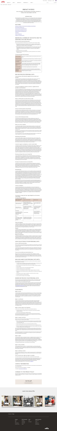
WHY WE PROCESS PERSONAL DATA (19, 27)
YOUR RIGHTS (17, 32)
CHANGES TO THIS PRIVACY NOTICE (19, 35)
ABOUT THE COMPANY (5, 4)
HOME (1, 4)
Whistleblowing (37, 424)
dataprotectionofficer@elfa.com (23, 368)
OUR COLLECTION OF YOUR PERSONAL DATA (21, 28)
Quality (22, 424)
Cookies (36, 421)
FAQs (15, 421)
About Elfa (23, 420)
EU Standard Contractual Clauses (20, 285)
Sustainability (23, 421)
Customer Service (17, 424)
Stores (16, 420)
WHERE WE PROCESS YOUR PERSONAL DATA (20, 31)
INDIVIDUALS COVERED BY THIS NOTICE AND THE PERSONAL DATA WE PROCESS (25, 26)
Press (29, 420)
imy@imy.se (31, 361)
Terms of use (37, 420)
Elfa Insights (30, 421)
